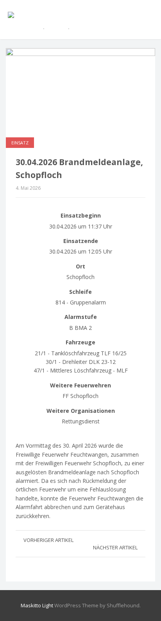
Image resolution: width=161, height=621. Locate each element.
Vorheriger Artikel (48, 540)
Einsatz (20, 143)
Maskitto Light (37, 605)
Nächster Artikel (115, 547)
